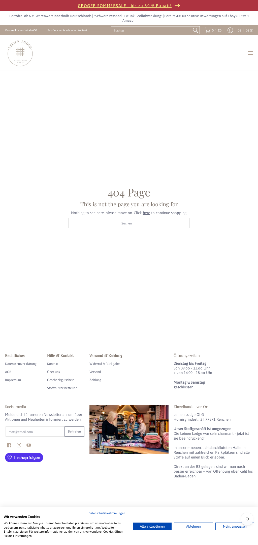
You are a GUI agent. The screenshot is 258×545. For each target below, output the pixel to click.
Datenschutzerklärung (21, 364)
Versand (95, 372)
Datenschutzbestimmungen (106, 513)
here (146, 213)
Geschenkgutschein (60, 380)
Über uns (53, 372)
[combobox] (151, 30)
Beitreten (74, 431)
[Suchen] (195, 30)
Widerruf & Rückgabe (104, 364)
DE (239, 30)
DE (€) (249, 30)
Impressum (13, 380)
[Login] (230, 30)
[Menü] (250, 53)
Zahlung (95, 380)
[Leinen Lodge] (20, 53)
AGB (8, 372)
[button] (9, 445)
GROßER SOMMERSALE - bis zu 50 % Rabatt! (125, 5)
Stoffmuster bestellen (62, 388)
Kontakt (52, 364)
